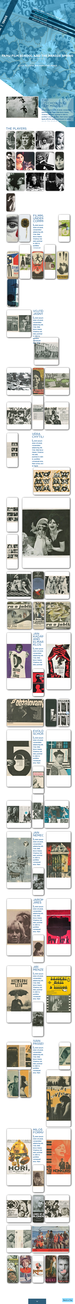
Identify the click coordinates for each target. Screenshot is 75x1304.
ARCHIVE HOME (39, 10)
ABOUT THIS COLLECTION (55, 16)
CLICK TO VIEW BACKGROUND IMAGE (37, 66)
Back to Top (67, 1300)
